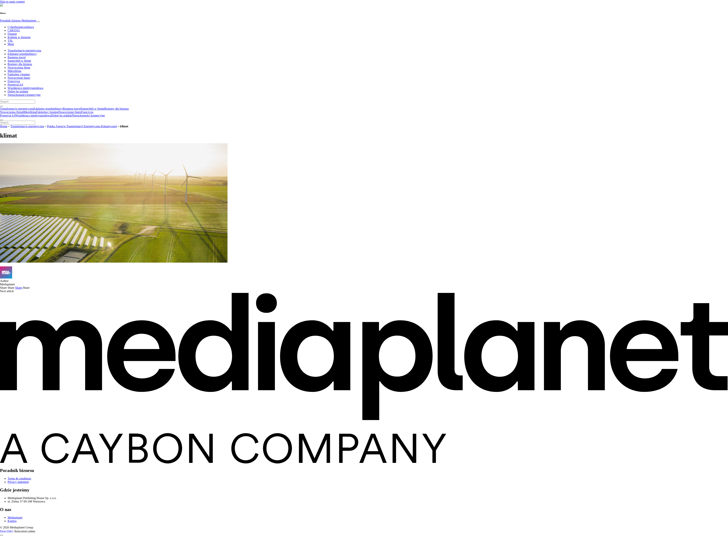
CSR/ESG (14, 30)
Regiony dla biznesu (20, 64)
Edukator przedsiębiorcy (22, 54)
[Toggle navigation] (38, 21)
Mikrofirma (14, 71)
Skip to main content (12, 1)
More (11, 44)
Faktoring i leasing (19, 74)
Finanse (12, 33)
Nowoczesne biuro (19, 77)
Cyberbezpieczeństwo (21, 27)
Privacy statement (18, 482)
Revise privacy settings (25, 531)
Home (3, 126)
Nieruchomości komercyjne (24, 94)
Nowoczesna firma (19, 67)
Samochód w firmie (19, 60)
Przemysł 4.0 (15, 84)
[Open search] (1, 106)
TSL (10, 40)
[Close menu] (1, 120)
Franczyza (14, 81)
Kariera (12, 521)
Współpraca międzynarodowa (25, 88)
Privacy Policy (6, 531)
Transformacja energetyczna (24, 50)
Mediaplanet (15, 517)
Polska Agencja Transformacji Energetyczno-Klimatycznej (82, 126)
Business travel (17, 57)
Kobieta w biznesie (19, 37)
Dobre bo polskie (18, 91)
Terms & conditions (19, 478)
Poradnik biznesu (18, 20)
